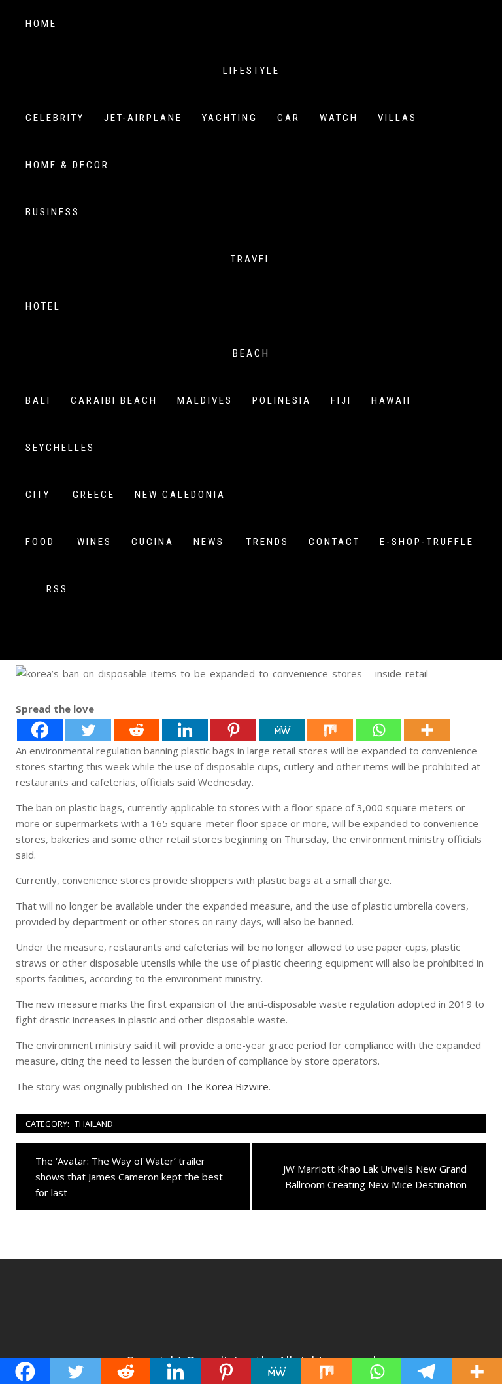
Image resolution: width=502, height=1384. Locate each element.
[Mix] (330, 730)
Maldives (205, 400)
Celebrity (54, 118)
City (37, 495)
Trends (267, 542)
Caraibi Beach (114, 400)
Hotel (43, 306)
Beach (251, 353)
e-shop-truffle (427, 542)
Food (40, 542)
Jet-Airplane (143, 118)
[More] (427, 730)
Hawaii (391, 400)
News (208, 542)
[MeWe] (282, 730)
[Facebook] (40, 730)
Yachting (230, 118)
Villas (397, 118)
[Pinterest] (233, 730)
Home (41, 23)
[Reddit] (136, 730)
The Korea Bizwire (227, 1086)
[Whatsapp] (378, 730)
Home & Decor (67, 165)
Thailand (94, 1123)
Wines (94, 542)
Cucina (152, 542)
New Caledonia (180, 495)
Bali (38, 400)
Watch (339, 118)
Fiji (341, 400)
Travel (251, 259)
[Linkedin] (185, 730)
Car (288, 118)
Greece (94, 495)
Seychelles (60, 447)
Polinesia (281, 400)
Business (52, 212)
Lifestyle (251, 71)
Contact (334, 542)
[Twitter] (88, 730)
